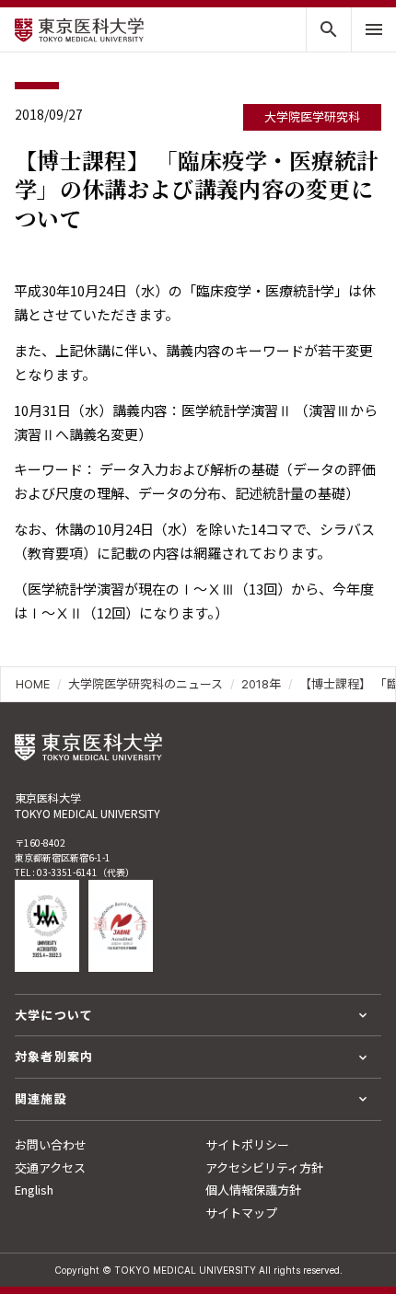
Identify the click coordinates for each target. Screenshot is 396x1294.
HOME (33, 683)
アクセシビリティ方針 (264, 1167)
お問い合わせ (51, 1144)
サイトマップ (241, 1212)
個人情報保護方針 (253, 1189)
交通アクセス (50, 1167)
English (34, 1189)
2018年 (261, 683)
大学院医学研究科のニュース (145, 683)
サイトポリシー (247, 1144)
